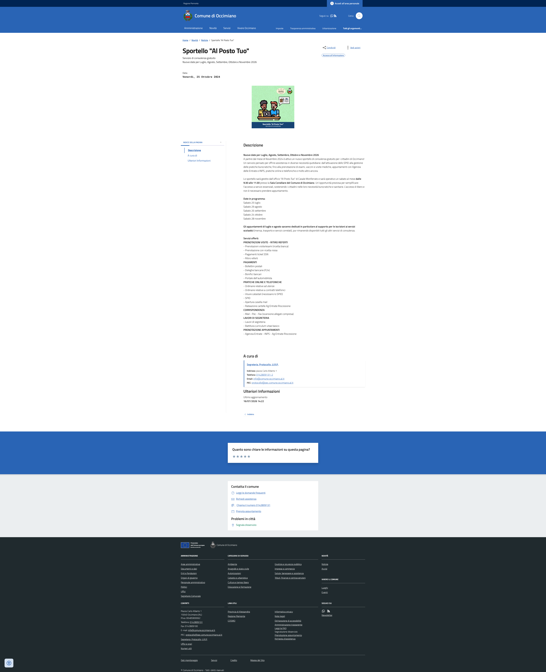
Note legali (280, 616)
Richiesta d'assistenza (285, 638)
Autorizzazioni (234, 573)
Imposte (279, 28)
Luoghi (325, 587)
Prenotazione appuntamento (288, 635)
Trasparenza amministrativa (303, 28)
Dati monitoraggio (189, 660)
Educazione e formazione (239, 587)
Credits (233, 660)
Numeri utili (186, 648)
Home (185, 40)
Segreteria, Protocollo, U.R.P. (262, 364)
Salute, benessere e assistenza (289, 573)
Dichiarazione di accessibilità (288, 620)
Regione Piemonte (190, 3)
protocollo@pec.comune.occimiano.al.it (272, 383)
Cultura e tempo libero (238, 582)
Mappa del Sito (257, 660)
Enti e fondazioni (189, 573)
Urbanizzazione (329, 28)
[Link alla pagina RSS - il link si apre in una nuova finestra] (335, 16)
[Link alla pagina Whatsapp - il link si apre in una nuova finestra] (331, 16)
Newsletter (327, 615)
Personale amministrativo (193, 582)
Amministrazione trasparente (288, 624)
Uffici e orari (186, 644)
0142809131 (196, 622)
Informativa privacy (284, 611)
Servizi (226, 28)
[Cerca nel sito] (358, 15)
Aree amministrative (190, 564)
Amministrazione (193, 28)
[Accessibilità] (9, 663)
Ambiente (232, 564)
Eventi (325, 592)
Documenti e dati (189, 568)
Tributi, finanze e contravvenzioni (290, 578)
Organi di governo (189, 578)
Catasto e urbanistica (238, 578)
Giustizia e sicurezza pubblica (288, 564)
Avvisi (324, 568)
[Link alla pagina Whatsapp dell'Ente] (323, 611)
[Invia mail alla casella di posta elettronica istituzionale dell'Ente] (201, 630)
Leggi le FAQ (281, 628)
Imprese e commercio (285, 568)
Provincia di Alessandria (239, 611)
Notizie (204, 40)
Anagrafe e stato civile (238, 568)
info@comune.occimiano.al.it (268, 379)
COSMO (231, 620)
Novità (213, 28)
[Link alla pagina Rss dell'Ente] (328, 611)
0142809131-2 (264, 375)
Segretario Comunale (191, 596)
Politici (184, 587)
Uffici (183, 591)
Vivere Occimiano (246, 28)
